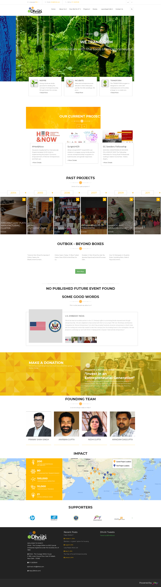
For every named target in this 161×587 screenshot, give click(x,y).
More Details (37, 162)
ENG (36, 2)
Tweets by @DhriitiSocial (107, 535)
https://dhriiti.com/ (35, 571)
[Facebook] (132, 2)
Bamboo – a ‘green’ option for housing (76, 541)
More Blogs (80, 271)
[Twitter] (128, 2)
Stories (95, 9)
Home (53, 9)
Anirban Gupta (67, 439)
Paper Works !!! (68, 535)
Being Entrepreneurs (37, 226)
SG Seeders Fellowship (114, 146)
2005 (40, 192)
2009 (121, 192)
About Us (62, 9)
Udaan (139, 228)
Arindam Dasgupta (122, 439)
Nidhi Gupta (94, 439)
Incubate (79, 81)
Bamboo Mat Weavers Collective (120, 226)
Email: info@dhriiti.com (36, 566)
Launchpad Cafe (106, 9)
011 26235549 (75, 2)
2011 (147, 192)
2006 (67, 192)
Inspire (43, 81)
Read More (44, 92)
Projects (86, 9)
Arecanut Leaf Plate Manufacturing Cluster (13, 225)
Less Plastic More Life (71, 548)
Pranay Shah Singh (38, 439)
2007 (94, 192)
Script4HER (73, 146)
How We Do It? (74, 9)
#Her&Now (38, 146)
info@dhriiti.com (55, 2)
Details (4, 231)
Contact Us (119, 9)
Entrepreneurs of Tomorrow (92, 226)
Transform (115, 81)
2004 (13, 192)
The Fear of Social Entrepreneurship (75, 554)
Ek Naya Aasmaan (64, 228)
